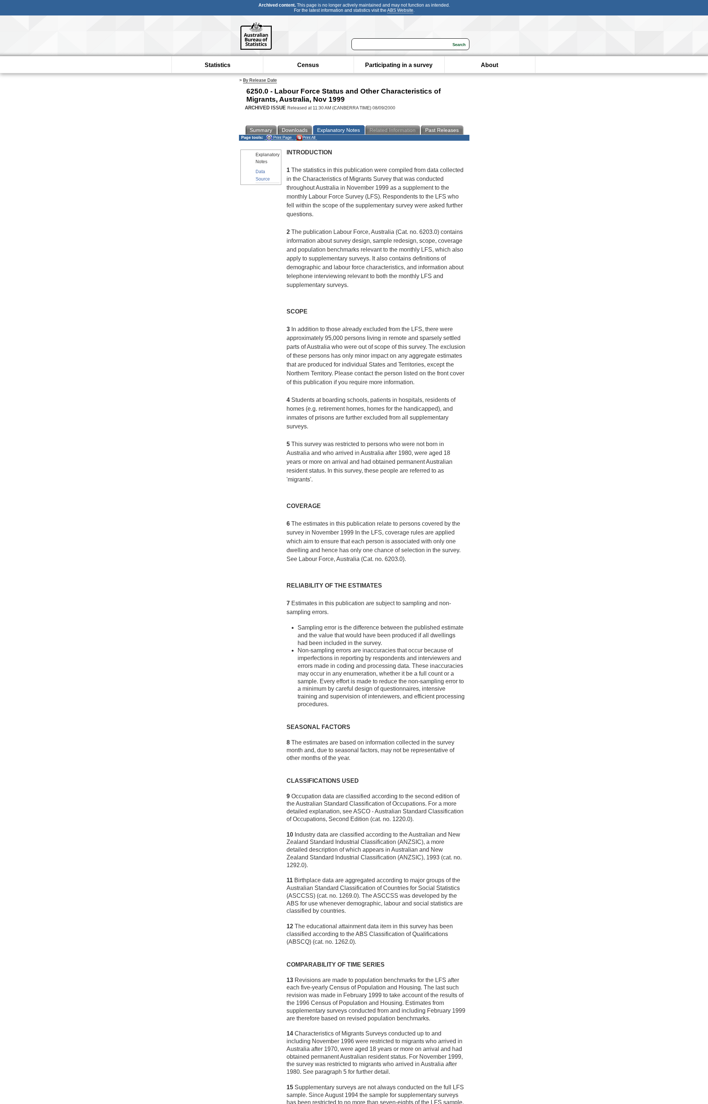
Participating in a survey (399, 65)
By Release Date (260, 80)
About (489, 65)
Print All (308, 137)
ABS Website (400, 10)
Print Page (282, 137)
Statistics (217, 65)
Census (308, 65)
